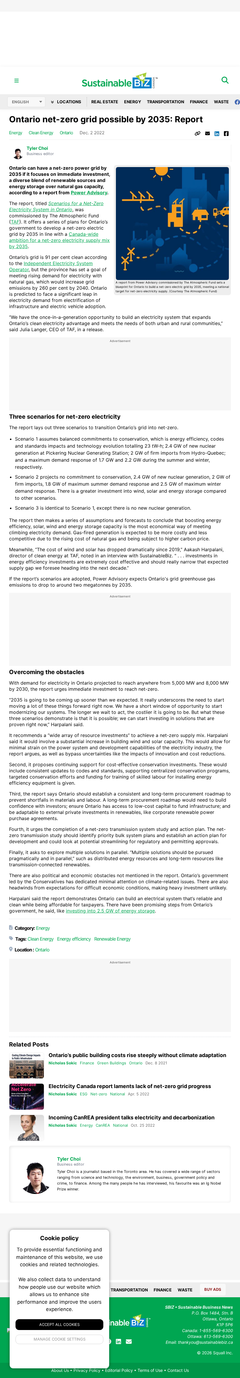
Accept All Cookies (59, 1324)
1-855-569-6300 (216, 1330)
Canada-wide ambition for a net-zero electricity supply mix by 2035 (59, 240)
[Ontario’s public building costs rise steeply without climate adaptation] (26, 1065)
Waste (221, 101)
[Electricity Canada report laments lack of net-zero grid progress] (26, 1096)
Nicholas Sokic (63, 1063)
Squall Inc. (223, 1352)
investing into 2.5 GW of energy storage (110, 911)
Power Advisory (89, 192)
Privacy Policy (86, 1370)
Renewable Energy (112, 939)
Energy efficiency (74, 939)
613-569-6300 (218, 1336)
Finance (199, 101)
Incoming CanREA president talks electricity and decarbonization (132, 1117)
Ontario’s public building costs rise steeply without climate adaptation (137, 1055)
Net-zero (98, 1094)
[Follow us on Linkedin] (118, 1341)
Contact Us (178, 1370)
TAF (15, 222)
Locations (68, 101)
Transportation (165, 101)
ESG (84, 1094)
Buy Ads (212, 1289)
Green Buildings (111, 1063)
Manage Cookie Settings (59, 1339)
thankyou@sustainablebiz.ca (205, 1342)
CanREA (103, 1125)
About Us (60, 1370)
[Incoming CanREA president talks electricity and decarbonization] (26, 1128)
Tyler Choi (37, 148)
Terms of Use (150, 1370)
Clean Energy (41, 132)
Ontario (66, 132)
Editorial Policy (119, 1370)
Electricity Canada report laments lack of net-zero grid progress (130, 1086)
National (117, 1094)
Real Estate (104, 101)
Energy (132, 101)
